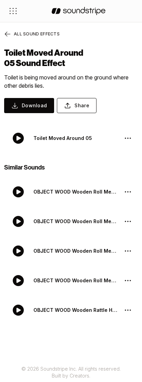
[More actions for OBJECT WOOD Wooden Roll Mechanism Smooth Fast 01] (128, 280)
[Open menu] (13, 11)
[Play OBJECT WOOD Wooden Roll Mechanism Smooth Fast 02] (18, 251)
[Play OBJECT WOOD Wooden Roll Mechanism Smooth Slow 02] (18, 191)
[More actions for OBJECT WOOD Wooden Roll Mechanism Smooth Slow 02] (128, 192)
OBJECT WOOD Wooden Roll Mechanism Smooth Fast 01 (75, 280)
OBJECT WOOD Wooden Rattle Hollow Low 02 (75, 310)
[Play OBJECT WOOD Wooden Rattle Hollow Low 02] (18, 310)
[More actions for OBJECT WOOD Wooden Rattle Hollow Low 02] (128, 310)
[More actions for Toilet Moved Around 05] (128, 138)
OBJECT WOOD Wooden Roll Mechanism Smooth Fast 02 (75, 251)
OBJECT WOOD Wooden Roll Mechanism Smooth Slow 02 (75, 192)
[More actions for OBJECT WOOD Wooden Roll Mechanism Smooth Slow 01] (128, 221)
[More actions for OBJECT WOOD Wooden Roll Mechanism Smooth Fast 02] (128, 251)
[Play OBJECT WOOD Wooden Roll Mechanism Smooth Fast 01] (18, 280)
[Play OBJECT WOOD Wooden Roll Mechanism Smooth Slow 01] (18, 221)
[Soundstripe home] (78, 11)
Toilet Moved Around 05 (62, 138)
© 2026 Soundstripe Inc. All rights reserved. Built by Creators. (71, 372)
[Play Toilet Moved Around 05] (18, 138)
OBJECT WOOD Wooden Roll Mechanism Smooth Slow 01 (75, 221)
